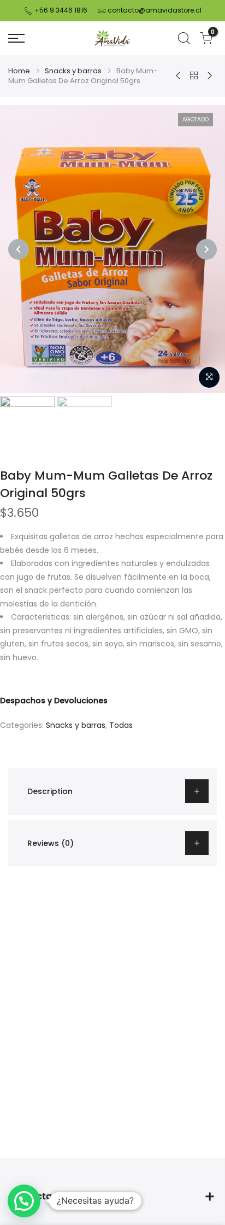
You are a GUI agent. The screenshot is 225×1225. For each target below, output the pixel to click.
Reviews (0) (50, 843)
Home (19, 71)
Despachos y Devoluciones (54, 700)
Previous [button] (18, 249)
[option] (112, 249)
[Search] (184, 38)
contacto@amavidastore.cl (155, 10)
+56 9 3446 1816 (60, 10)
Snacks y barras (73, 71)
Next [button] (206, 249)
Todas (121, 725)
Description (50, 791)
